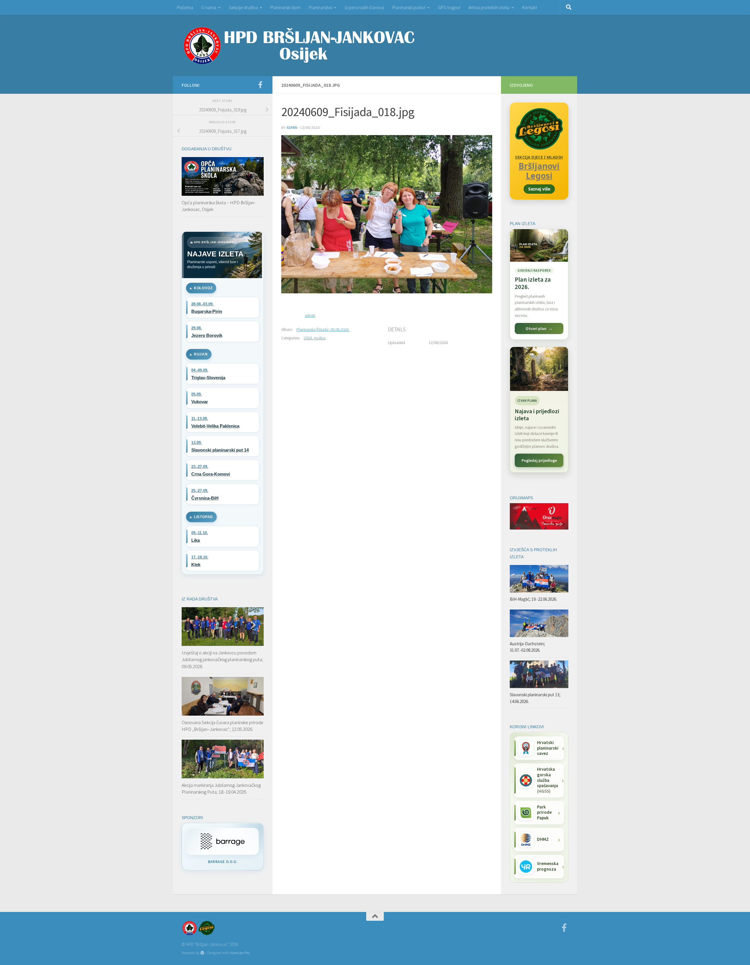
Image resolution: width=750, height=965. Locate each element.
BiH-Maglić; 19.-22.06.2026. (533, 599)
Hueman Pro (239, 952)
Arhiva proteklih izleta (488, 7)
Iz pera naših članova (364, 7)
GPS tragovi (449, 7)
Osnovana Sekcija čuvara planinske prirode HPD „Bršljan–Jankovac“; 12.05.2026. (222, 726)
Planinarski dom (285, 7)
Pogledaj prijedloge (539, 460)
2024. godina (314, 338)
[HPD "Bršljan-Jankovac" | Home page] (299, 45)
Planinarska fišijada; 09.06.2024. (323, 329)
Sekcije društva (243, 7)
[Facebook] (260, 84)
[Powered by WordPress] (202, 953)
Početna (185, 7)
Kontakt (529, 7)
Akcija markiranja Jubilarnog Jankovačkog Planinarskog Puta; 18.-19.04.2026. (221, 788)
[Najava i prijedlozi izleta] (539, 369)
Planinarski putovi (408, 7)
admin (292, 127)
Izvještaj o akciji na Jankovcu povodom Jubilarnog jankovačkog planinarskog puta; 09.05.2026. (222, 659)
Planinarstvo (320, 7)
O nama (208, 7)
